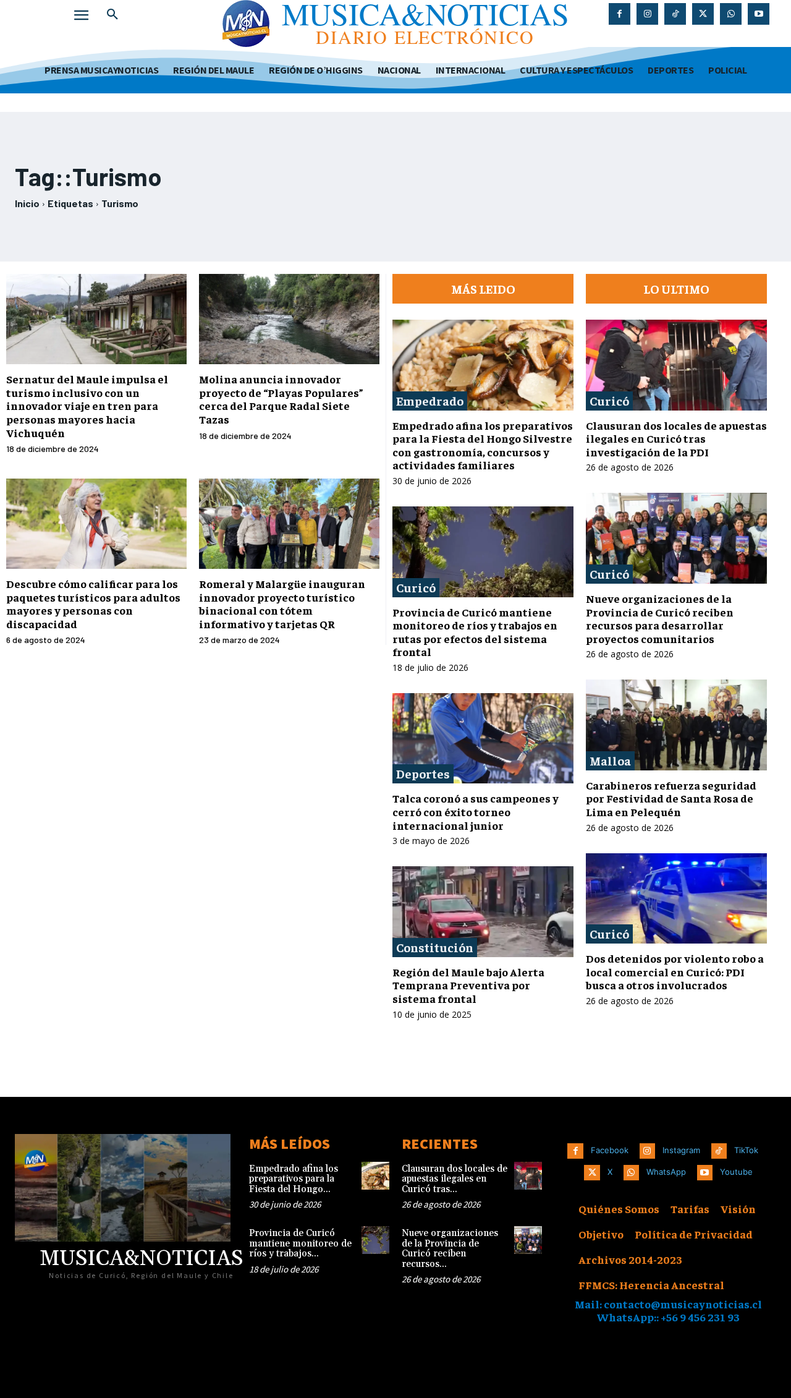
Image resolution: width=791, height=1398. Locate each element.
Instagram (681, 1150)
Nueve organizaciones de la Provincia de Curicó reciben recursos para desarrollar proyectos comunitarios (660, 618)
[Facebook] (619, 14)
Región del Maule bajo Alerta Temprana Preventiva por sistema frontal (468, 985)
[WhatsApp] (731, 14)
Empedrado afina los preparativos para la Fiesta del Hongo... (293, 1179)
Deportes (423, 773)
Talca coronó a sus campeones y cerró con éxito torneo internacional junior (475, 811)
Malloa (610, 760)
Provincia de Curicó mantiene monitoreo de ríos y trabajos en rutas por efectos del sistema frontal (474, 632)
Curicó (416, 587)
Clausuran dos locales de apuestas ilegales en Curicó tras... (454, 1179)
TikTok (746, 1150)
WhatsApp (666, 1172)
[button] (112, 15)
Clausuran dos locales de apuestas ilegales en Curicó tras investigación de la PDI (676, 438)
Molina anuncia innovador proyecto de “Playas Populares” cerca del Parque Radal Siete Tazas (281, 399)
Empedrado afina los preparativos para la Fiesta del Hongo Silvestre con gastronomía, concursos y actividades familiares (482, 445)
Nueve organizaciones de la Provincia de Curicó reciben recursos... (450, 1248)
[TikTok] (675, 14)
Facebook (609, 1150)
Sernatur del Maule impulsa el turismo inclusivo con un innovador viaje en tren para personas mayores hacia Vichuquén (87, 405)
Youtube (736, 1172)
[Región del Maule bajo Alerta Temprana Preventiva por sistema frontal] (482, 911)
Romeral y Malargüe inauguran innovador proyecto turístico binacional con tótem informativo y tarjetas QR (282, 603)
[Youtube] (758, 14)
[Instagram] (647, 14)
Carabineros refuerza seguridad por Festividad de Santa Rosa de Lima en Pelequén (671, 798)
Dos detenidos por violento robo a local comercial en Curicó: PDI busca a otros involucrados (675, 971)
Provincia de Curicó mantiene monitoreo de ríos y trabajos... (300, 1243)
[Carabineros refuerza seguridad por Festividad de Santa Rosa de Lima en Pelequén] (676, 725)
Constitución (434, 947)
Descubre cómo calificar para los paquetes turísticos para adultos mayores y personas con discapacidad (93, 603)
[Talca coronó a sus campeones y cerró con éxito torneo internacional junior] (482, 738)
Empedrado (429, 400)
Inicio (27, 203)
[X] (703, 14)
